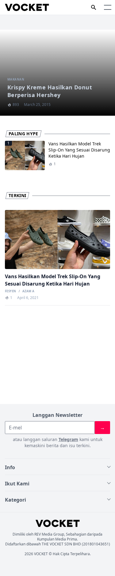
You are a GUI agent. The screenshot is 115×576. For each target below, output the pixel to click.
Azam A (28, 291)
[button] (107, 7)
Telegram (68, 439)
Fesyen (10, 291)
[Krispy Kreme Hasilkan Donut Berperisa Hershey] (57, 73)
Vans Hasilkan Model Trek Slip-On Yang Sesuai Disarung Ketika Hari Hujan (79, 150)
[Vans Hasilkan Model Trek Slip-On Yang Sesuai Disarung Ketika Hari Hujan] (57, 239)
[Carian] (93, 7)
